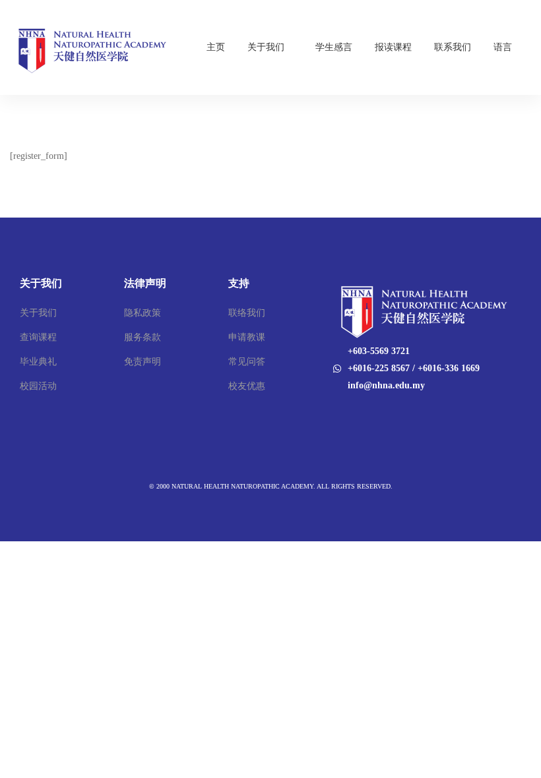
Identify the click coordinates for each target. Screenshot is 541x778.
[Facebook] (332, 413)
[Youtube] (349, 413)
